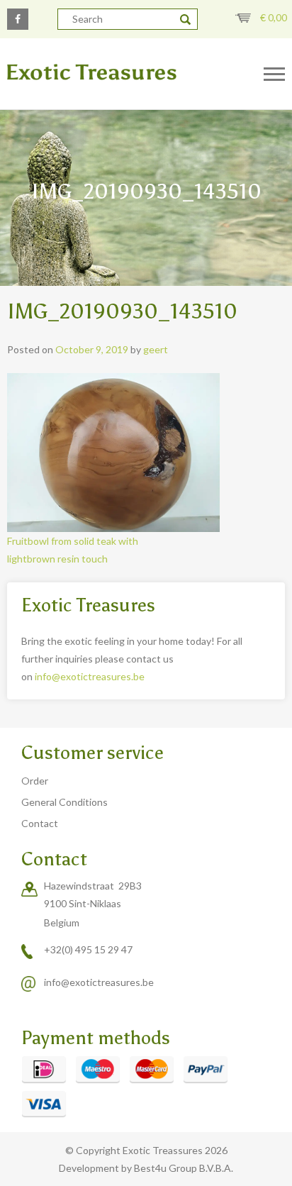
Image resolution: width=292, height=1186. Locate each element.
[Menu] (274, 75)
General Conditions (64, 802)
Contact (39, 823)
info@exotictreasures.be (90, 676)
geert (155, 349)
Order (34, 781)
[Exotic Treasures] (121, 73)
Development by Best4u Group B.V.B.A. (146, 1168)
